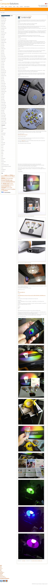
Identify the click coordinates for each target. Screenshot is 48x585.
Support (1, 0)
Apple (2, 126)
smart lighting (38, 560)
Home (2, 6)
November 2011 (3, 72)
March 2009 (3, 113)
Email (2, 136)
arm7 (8, 175)
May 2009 (2, 110)
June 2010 (2, 96)
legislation (2, 150)
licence (12, 183)
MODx (2, 152)
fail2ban (12, 178)
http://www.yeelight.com (21, 292)
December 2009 (3, 105)
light (33, 560)
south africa (8, 187)
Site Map (1, 575)
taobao (2, 189)
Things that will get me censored (6, 166)
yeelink (41, 560)
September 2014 (3, 42)
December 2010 (3, 86)
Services (10, 6)
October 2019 (3, 21)
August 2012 (3, 61)
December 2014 (3, 39)
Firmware (2, 139)
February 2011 (3, 83)
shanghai (3, 187)
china (11, 175)
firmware (3, 180)
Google (11, 180)
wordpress (6, 190)
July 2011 (2, 77)
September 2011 (3, 75)
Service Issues (3, 161)
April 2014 (2, 47)
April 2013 (2, 53)
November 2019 (3, 20)
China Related (3, 133)
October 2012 (3, 59)
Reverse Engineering (5, 186)
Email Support (26, 6)
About (6, 6)
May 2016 (2, 31)
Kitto (10, 183)
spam (11, 187)
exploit (9, 178)
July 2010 (2, 94)
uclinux (13, 189)
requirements (3, 158)
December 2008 (3, 118)
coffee (13, 176)
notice (2, 155)
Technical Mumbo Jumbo (5, 164)
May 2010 (2, 97)
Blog (17, 6)
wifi (3, 190)
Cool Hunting (23, 560)
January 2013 (3, 56)
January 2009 (3, 116)
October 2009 (3, 108)
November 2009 (3, 107)
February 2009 (3, 115)
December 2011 (3, 70)
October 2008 (3, 121)
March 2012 (3, 69)
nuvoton (7, 184)
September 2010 (3, 91)
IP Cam (2, 145)
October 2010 (3, 89)
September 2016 (3, 28)
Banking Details (2, 576)
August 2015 (3, 34)
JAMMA (8, 183)
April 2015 (2, 37)
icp (2, 183)
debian (3, 178)
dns (5, 178)
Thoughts (6, 189)
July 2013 (2, 50)
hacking (8, 181)
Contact (21, 6)
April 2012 (2, 67)
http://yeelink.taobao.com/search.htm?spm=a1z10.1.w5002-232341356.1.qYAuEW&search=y (32, 295)
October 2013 (3, 48)
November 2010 (3, 88)
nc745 (5, 184)
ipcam (4, 183)
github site (23, 140)
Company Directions (3, 577)
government (3, 144)
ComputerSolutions (4, 578)
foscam (7, 180)
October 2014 (3, 40)
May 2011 (2, 78)
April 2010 (2, 99)
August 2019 (3, 23)
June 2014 (2, 45)
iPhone (2, 147)
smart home (35, 560)
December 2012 (3, 58)
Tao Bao (2, 163)
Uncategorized (3, 169)
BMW (2, 131)
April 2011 (2, 80)
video (1, 190)
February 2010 (3, 102)
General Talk (3, 142)
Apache (3, 175)
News (14, 6)
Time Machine (8, 189)
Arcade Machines (3, 128)
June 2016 (2, 29)
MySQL (2, 153)
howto (11, 181)
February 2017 (3, 26)
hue (32, 560)
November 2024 (3, 18)
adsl (1, 175)
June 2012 (2, 64)
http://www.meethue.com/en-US (22, 134)
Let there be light (26, 17)
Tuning (11, 189)
